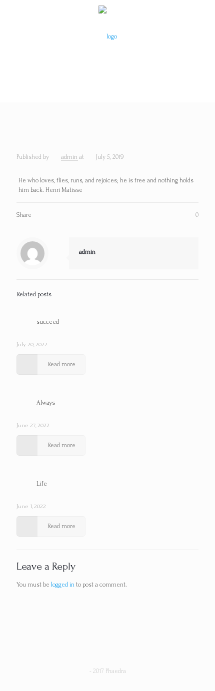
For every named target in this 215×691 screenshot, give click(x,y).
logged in (62, 584)
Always (45, 402)
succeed (47, 321)
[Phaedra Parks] (107, 36)
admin (69, 156)
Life (41, 483)
